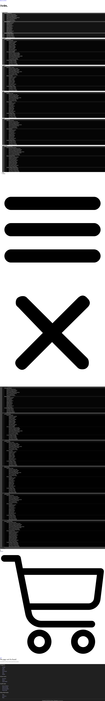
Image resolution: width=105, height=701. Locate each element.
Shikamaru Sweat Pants (14, 156)
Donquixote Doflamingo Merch (13, 17)
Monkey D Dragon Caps (14, 95)
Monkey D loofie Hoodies (14, 52)
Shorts (3, 118)
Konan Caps (11, 112)
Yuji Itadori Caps (12, 114)
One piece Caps (10, 93)
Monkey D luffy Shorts (13, 121)
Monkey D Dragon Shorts (14, 122)
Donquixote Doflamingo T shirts (15, 71)
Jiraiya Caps (11, 106)
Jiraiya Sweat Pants (13, 161)
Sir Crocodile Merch (11, 19)
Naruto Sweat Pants (11, 155)
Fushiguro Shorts (12, 142)
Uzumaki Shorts (12, 133)
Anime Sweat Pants (8, 146)
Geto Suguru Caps (12, 117)
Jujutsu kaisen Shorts (11, 140)
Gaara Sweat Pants (12, 159)
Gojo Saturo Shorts (12, 143)
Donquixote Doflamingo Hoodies (15, 55)
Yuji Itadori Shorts (12, 141)
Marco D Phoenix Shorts (14, 125)
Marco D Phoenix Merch (12, 18)
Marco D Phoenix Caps (13, 98)
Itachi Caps (11, 110)
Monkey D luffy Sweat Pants (14, 148)
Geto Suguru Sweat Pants (14, 171)
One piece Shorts (10, 120)
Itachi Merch (9, 29)
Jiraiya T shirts (11, 79)
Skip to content (3, 0)
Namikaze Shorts (12, 138)
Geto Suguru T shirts (13, 90)
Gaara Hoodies (12, 43)
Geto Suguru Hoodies (13, 64)
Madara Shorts (12, 135)
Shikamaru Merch (10, 22)
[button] (52, 280)
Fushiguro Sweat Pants (13, 169)
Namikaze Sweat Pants (13, 165)
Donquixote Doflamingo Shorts (15, 124)
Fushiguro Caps (12, 115)
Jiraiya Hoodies (12, 45)
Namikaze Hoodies (13, 49)
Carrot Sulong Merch (11, 20)
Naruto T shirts (10, 75)
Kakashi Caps (11, 103)
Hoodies (3, 38)
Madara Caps (11, 108)
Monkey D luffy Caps (13, 94)
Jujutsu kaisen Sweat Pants (12, 167)
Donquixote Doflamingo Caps (15, 97)
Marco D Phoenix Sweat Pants (15, 152)
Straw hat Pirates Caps (13, 96)
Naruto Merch (7, 21)
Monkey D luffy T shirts (13, 68)
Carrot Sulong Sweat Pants (14, 154)
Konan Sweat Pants (13, 166)
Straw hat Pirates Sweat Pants (15, 150)
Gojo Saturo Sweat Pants (14, 170)
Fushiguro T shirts (12, 88)
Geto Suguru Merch (11, 37)
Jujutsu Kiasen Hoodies (11, 60)
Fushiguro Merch (10, 35)
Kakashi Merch (10, 23)
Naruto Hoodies (10, 40)
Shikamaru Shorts (12, 129)
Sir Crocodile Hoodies (13, 58)
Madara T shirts (12, 80)
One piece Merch (8, 13)
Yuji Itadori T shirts (12, 87)
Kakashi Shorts (12, 130)
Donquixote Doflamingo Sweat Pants (16, 151)
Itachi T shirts (11, 83)
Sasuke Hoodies (12, 47)
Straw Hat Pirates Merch (12, 16)
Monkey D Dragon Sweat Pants (15, 149)
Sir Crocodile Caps (12, 99)
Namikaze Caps (12, 111)
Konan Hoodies (12, 50)
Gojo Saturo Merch (10, 36)
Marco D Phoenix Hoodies (14, 57)
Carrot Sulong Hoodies (13, 59)
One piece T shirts (10, 67)
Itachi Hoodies (12, 48)
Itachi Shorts (11, 137)
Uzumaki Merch (10, 25)
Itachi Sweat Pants (12, 164)
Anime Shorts (7, 119)
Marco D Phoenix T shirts (14, 72)
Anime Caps (6, 92)
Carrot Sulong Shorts (13, 127)
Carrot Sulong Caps (13, 100)
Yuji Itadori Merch (10, 34)
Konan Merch (9, 32)
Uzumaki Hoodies (12, 44)
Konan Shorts (11, 139)
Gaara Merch (9, 24)
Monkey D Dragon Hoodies (14, 53)
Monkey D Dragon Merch (12, 15)
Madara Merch (10, 27)
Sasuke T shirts (12, 82)
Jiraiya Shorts (11, 134)
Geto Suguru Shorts (13, 144)
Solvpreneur (60, 700)
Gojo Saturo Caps (12, 116)
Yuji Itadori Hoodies (13, 61)
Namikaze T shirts (12, 84)
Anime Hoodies (7, 39)
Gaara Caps (11, 104)
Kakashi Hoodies (12, 42)
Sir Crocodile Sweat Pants (14, 153)
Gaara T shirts (11, 78)
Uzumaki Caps (12, 105)
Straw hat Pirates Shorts (13, 123)
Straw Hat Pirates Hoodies (14, 54)
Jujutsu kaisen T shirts (11, 86)
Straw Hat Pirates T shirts (14, 70)
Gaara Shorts (11, 131)
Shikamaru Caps (12, 102)
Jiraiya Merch (9, 26)
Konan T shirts (12, 85)
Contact (3, 173)
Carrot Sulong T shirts (13, 74)
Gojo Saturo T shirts (13, 89)
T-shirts (3, 65)
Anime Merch (5, 12)
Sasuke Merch (9, 28)
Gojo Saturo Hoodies (13, 63)
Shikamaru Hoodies (13, 41)
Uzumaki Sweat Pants (13, 160)
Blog (3, 172)
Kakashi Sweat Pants (13, 157)
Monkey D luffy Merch (11, 14)
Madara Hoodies (12, 46)
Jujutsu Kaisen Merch (8, 33)
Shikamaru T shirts (12, 76)
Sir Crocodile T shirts (13, 73)
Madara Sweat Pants (13, 162)
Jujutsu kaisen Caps (11, 113)
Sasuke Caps (11, 109)
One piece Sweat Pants (11, 147)
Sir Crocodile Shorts (13, 126)
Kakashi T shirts (12, 77)
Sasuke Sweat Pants (13, 163)
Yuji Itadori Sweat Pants (13, 168)
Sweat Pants (4, 145)
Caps (3, 91)
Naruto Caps (9, 101)
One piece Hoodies (11, 51)
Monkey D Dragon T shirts (14, 69)
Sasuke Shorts (12, 136)
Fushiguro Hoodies (13, 62)
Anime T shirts (7, 66)
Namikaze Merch (10, 31)
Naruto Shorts (9, 128)
